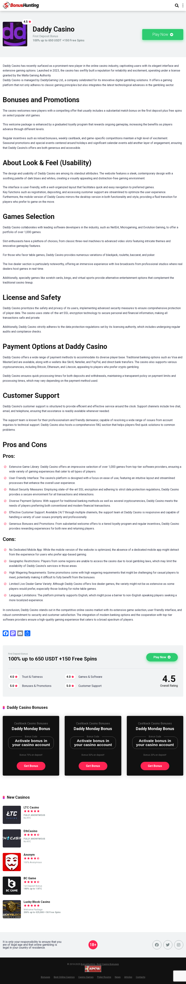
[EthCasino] (12, 846)
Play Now (160, 34)
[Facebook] (156, 944)
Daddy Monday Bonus (31, 728)
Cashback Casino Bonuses (31, 723)
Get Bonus (31, 766)
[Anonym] (12, 870)
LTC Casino (31, 807)
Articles (128, 977)
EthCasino (30, 831)
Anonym (29, 854)
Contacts (140, 977)
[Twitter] (167, 944)
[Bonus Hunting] (24, 5)
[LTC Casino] (12, 823)
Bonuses (45, 977)
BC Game (30, 878)
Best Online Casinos (64, 977)
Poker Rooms (104, 977)
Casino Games (86, 977)
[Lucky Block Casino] (12, 917)
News (118, 977)
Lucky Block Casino (37, 902)
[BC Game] (12, 893)
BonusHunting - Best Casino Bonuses (100, 964)
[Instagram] (178, 944)
